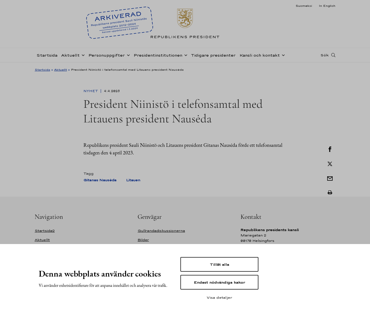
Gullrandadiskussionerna (161, 230)
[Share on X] (330, 163)
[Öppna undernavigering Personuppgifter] (127, 54)
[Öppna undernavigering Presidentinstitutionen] (184, 54)
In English (327, 6)
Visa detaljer (219, 297)
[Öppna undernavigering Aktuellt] (82, 54)
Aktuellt (70, 55)
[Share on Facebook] (330, 148)
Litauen (133, 180)
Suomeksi (304, 6)
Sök (324, 55)
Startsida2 (45, 230)
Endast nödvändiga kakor (219, 282)
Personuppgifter (106, 55)
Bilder (143, 240)
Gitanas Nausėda (99, 180)
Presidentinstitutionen (158, 55)
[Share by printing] (330, 192)
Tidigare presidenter (213, 55)
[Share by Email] (330, 178)
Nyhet (91, 91)
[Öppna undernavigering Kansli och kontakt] (282, 54)
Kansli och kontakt (259, 55)
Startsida (47, 55)
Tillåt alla (219, 264)
